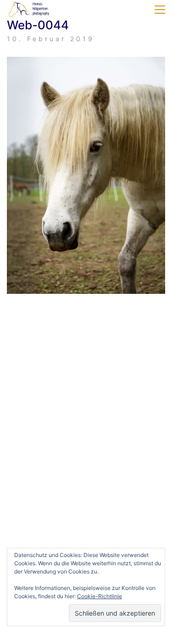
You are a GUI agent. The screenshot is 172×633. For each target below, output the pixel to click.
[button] (160, 9)
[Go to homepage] (30, 9)
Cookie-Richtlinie (99, 596)
